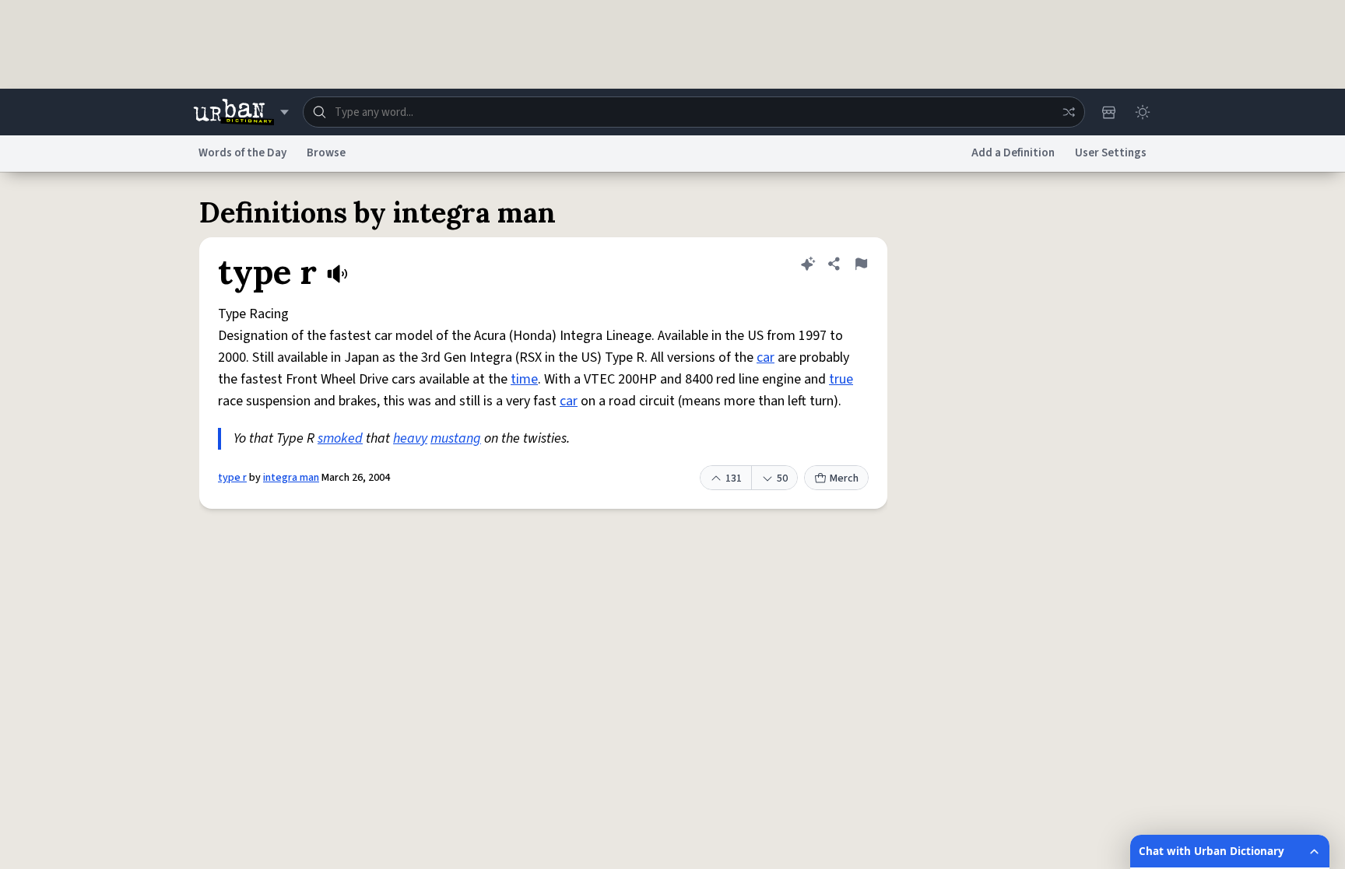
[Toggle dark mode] (1143, 112)
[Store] (1108, 112)
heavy (410, 438)
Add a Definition (1013, 153)
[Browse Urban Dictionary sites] (240, 112)
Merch (844, 478)
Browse (326, 153)
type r (232, 477)
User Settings (1111, 153)
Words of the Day (242, 153)
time (524, 379)
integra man (291, 477)
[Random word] (1068, 112)
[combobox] (694, 112)
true (841, 379)
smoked (340, 438)
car (765, 357)
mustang (455, 438)
